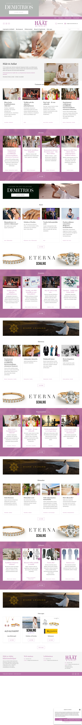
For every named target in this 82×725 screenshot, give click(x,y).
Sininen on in (70, 562)
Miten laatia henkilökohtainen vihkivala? (9, 104)
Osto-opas (41, 647)
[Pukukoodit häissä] (51, 350)
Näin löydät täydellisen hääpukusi (31, 151)
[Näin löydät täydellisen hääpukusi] (31, 141)
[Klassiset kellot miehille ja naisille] (31, 554)
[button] (79, 709)
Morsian (64, 122)
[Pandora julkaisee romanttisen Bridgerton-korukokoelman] (70, 214)
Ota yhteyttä (76, 18)
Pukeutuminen (68, 122)
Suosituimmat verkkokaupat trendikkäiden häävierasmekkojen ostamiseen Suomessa (69, 105)
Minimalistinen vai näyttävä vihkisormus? (11, 223)
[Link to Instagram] (6, 24)
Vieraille (73, 122)
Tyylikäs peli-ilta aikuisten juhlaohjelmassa (29, 104)
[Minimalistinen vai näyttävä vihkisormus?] (12, 214)
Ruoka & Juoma (34, 307)
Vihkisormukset (9, 240)
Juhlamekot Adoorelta (30, 359)
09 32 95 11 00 (60, 23)
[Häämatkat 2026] (31, 489)
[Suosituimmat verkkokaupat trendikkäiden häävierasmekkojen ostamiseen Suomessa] (70, 94)
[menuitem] (55, 18)
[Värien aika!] (51, 554)
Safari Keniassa (9, 498)
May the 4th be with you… (51, 291)
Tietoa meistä (68, 18)
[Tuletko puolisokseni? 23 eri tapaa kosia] (51, 421)
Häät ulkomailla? (68, 498)
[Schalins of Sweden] (31, 214)
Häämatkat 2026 (29, 498)
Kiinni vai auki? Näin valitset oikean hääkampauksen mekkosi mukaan (70, 152)
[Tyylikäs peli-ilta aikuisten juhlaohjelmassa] (31, 94)
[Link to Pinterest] (9, 24)
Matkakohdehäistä (70, 512)
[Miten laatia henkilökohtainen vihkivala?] (12, 94)
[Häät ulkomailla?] (70, 489)
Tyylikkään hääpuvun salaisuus (11, 563)
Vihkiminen (11, 122)
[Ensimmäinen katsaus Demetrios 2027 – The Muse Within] (51, 141)
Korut (5, 240)
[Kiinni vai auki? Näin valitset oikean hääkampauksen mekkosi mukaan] (70, 141)
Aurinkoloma (45, 512)
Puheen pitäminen (66, 379)
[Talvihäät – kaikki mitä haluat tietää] (70, 282)
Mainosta (60, 18)
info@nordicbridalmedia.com (72, 23)
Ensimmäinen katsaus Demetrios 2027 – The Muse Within (51, 151)
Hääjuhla (66, 307)
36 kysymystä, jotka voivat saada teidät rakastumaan (70, 431)
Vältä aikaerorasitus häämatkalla (49, 498)
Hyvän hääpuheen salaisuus (68, 360)
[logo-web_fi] (41, 23)
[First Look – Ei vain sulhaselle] (51, 94)
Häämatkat (6, 512)
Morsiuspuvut (32, 170)
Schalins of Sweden (30, 222)
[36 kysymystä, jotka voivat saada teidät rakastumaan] (70, 421)
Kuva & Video (45, 122)
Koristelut (29, 307)
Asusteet (68, 170)
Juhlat (25, 122)
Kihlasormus (26, 240)
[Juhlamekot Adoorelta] (31, 350)
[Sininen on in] (70, 554)
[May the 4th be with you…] (51, 282)
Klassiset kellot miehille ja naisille (31, 563)
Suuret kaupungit (51, 512)
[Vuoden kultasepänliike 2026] (51, 214)
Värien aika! (50, 562)
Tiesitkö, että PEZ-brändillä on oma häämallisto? (31, 292)
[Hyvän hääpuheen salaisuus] (70, 350)
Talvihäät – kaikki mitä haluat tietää (70, 291)
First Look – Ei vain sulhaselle (49, 103)
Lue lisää (12, 640)
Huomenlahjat (32, 577)
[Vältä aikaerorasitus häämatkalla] (51, 489)
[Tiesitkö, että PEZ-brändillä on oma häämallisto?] (31, 282)
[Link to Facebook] (4, 24)
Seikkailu (10, 512)
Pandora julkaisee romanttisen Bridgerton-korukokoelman (68, 224)
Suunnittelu (6, 122)
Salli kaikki (61, 719)
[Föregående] (1, 44)
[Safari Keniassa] (12, 489)
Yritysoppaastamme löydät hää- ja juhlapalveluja (14, 72)
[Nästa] (81, 44)
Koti (55, 18)
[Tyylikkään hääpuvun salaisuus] (12, 554)
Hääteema (49, 307)
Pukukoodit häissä (48, 359)
